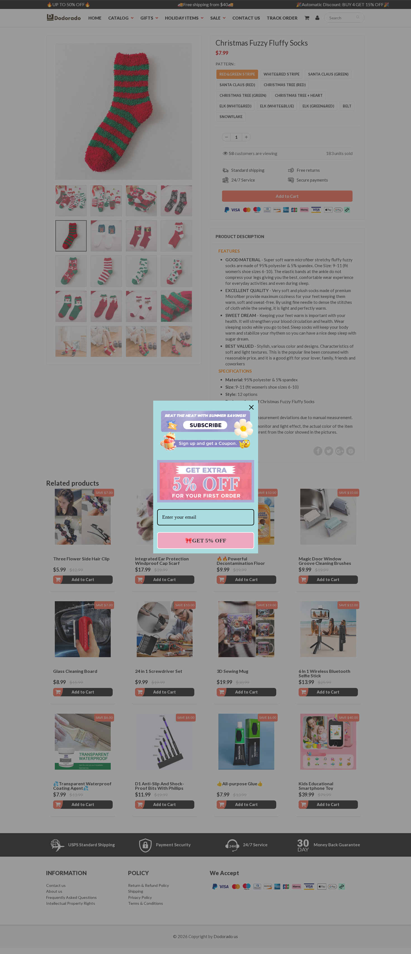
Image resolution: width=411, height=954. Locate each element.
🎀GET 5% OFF (205, 540)
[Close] (251, 407)
